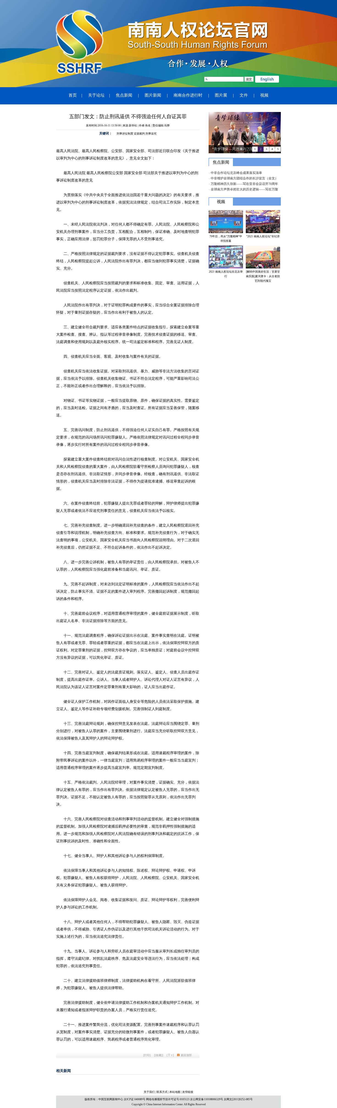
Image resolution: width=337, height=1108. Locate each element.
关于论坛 (96, 95)
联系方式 (162, 1092)
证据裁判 (139, 133)
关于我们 (149, 1092)
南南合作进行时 (188, 95)
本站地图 (174, 1092)
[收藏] (158, 1055)
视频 (264, 95)
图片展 (221, 95)
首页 (73, 95)
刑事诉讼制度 (125, 133)
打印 (147, 1055)
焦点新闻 (124, 95)
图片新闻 (153, 95)
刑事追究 (151, 133)
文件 (244, 95)
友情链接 (187, 1092)
